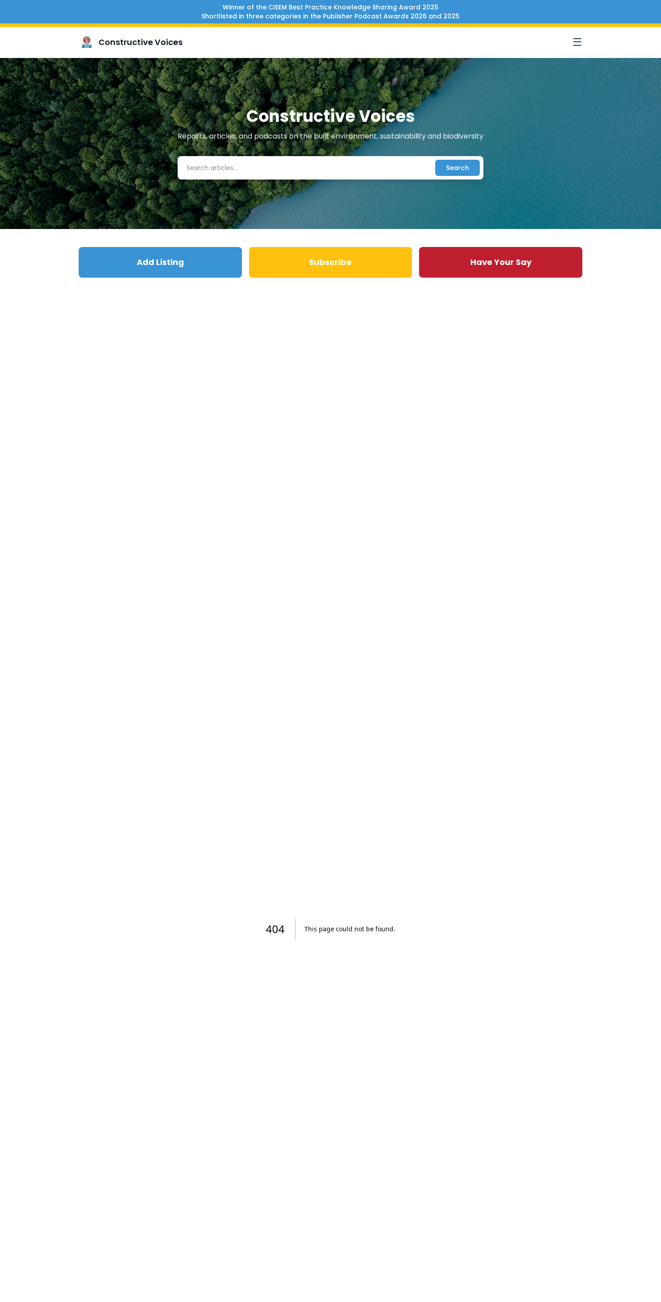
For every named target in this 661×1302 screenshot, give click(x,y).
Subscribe (330, 262)
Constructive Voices (140, 42)
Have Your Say (500, 262)
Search (457, 167)
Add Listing (160, 262)
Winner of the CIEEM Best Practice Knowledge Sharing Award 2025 (330, 7)
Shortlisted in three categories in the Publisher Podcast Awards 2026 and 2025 (330, 16)
